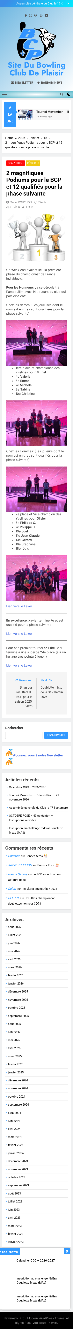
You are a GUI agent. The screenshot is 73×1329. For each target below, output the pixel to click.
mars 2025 (15, 1056)
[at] (36, 15)
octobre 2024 (16, 1096)
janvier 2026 (16, 983)
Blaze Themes (48, 1322)
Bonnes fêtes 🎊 (36, 856)
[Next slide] (68, 3)
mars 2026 (15, 967)
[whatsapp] (41, 15)
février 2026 (15, 975)
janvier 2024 (16, 1153)
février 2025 (15, 1064)
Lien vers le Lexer (19, 606)
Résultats (33, 163)
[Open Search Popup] (61, 94)
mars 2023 (15, 1226)
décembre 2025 (18, 991)
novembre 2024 (18, 1088)
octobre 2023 (16, 1177)
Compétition (16, 163)
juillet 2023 (15, 1201)
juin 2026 (14, 943)
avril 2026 (14, 959)
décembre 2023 (18, 1161)
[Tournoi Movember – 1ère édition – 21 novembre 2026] (20, 117)
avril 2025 (14, 1048)
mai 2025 (14, 1040)
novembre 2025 (18, 999)
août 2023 (14, 1193)
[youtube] (46, 15)
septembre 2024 (18, 1104)
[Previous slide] (62, 3)
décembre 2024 (18, 1080)
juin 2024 (14, 1121)
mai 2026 (14, 951)
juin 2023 (14, 1209)
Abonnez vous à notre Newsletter (38, 755)
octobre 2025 (16, 1007)
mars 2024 (15, 1137)
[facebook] (26, 15)
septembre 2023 (18, 1185)
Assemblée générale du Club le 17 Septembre (38, 3)
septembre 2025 (18, 1016)
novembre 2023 (18, 1169)
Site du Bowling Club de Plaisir (36, 68)
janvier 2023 (16, 1242)
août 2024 (14, 1113)
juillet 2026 (15, 935)
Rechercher (14, 728)
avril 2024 (14, 1129)
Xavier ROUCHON (21, 202)
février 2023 (15, 1234)
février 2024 (15, 1145)
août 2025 (14, 1024)
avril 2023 (14, 1217)
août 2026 (14, 927)
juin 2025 (14, 1032)
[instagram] (30, 15)
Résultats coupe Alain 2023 (39, 889)
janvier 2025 (16, 1072)
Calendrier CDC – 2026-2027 (36, 1260)
